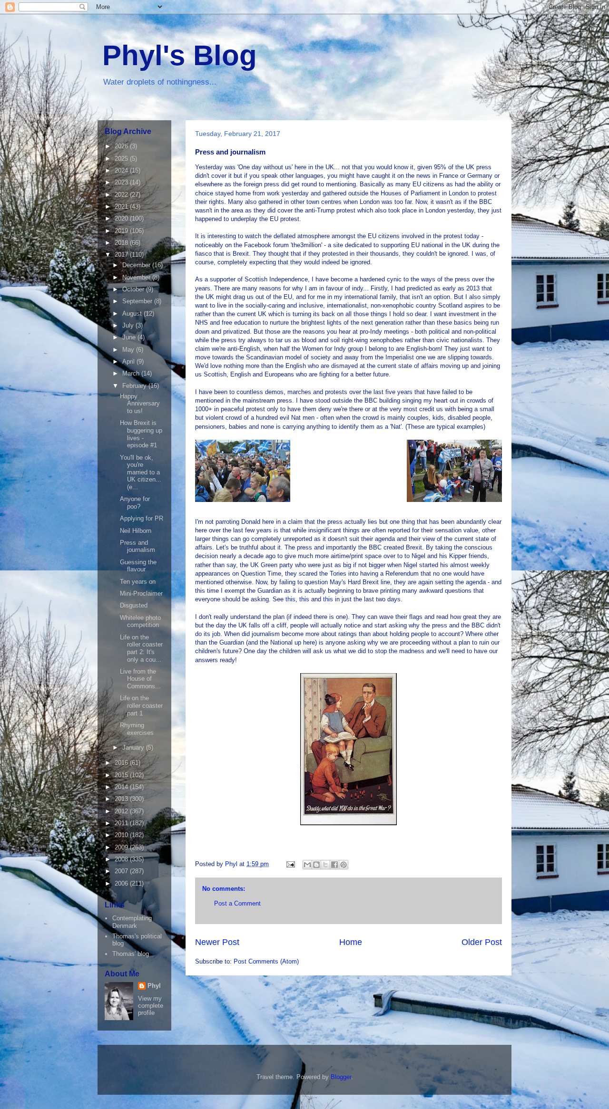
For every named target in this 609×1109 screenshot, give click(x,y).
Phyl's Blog (179, 55)
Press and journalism (137, 546)
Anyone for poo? (135, 502)
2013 (122, 798)
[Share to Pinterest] (343, 864)
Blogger (341, 1076)
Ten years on (138, 581)
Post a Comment (237, 903)
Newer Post (217, 942)
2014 (122, 787)
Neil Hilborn (135, 530)
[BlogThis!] (316, 864)
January (134, 747)
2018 (122, 242)
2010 (122, 835)
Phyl (154, 985)
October (134, 289)
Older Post (482, 942)
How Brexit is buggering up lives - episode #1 (141, 434)
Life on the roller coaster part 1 (141, 705)
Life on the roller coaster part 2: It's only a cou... (141, 648)
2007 (122, 871)
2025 (122, 158)
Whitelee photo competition (140, 621)
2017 (122, 254)
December (137, 265)
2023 (122, 182)
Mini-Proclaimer (141, 593)
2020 (122, 218)
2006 (122, 883)
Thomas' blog (130, 953)
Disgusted (133, 605)
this (290, 599)
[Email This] (307, 864)
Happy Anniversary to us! (140, 404)
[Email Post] (290, 864)
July (129, 325)
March (131, 373)
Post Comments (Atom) (266, 961)
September (138, 301)
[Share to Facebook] (334, 864)
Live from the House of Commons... (140, 679)
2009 (122, 847)
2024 (122, 170)
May (129, 349)
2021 (122, 206)
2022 (122, 194)
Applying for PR (141, 518)
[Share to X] (325, 864)
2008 (122, 859)
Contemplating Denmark (132, 922)
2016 (122, 762)
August (133, 313)
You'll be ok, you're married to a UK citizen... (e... (140, 472)
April (129, 361)
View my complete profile (150, 1005)
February (135, 385)
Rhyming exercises (137, 729)
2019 (122, 230)
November (137, 277)
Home (350, 942)
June (130, 337)
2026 (122, 146)
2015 (122, 775)
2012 (122, 811)
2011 (122, 823)
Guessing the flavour (138, 566)
